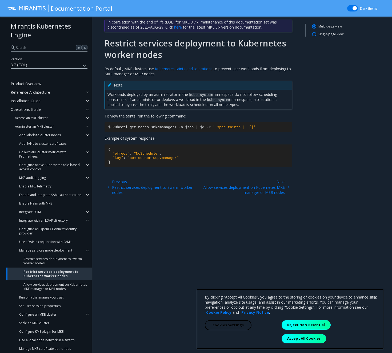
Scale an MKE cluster (34, 323)
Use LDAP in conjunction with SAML (45, 242)
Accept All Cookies (304, 338)
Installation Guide (26, 100)
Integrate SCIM (30, 212)
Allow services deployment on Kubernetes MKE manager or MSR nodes (55, 286)
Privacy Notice (255, 312)
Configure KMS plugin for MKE (41, 331)
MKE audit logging (32, 177)
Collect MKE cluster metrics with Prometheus (42, 154)
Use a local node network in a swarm (47, 340)
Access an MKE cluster (31, 118)
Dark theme (369, 8)
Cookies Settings (228, 325)
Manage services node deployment (45, 250)
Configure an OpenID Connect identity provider (48, 231)
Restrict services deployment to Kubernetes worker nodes (50, 273)
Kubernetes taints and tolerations (184, 68)
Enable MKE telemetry (35, 186)
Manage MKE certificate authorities (45, 348)
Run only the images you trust (41, 297)
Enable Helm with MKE (35, 203)
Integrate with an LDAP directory (43, 220)
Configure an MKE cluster (38, 314)
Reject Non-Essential (306, 324)
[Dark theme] (352, 8)
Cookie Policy (218, 312)
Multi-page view (330, 26)
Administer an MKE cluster (34, 126)
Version (16, 59)
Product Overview (26, 83)
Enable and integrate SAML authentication (50, 195)
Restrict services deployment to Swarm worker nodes (52, 261)
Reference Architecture (30, 92)
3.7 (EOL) (19, 65)
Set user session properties (40, 306)
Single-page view (330, 34)
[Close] (375, 298)
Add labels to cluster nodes (40, 135)
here (178, 27)
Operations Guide (26, 109)
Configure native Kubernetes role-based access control (49, 167)
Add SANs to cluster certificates (42, 143)
